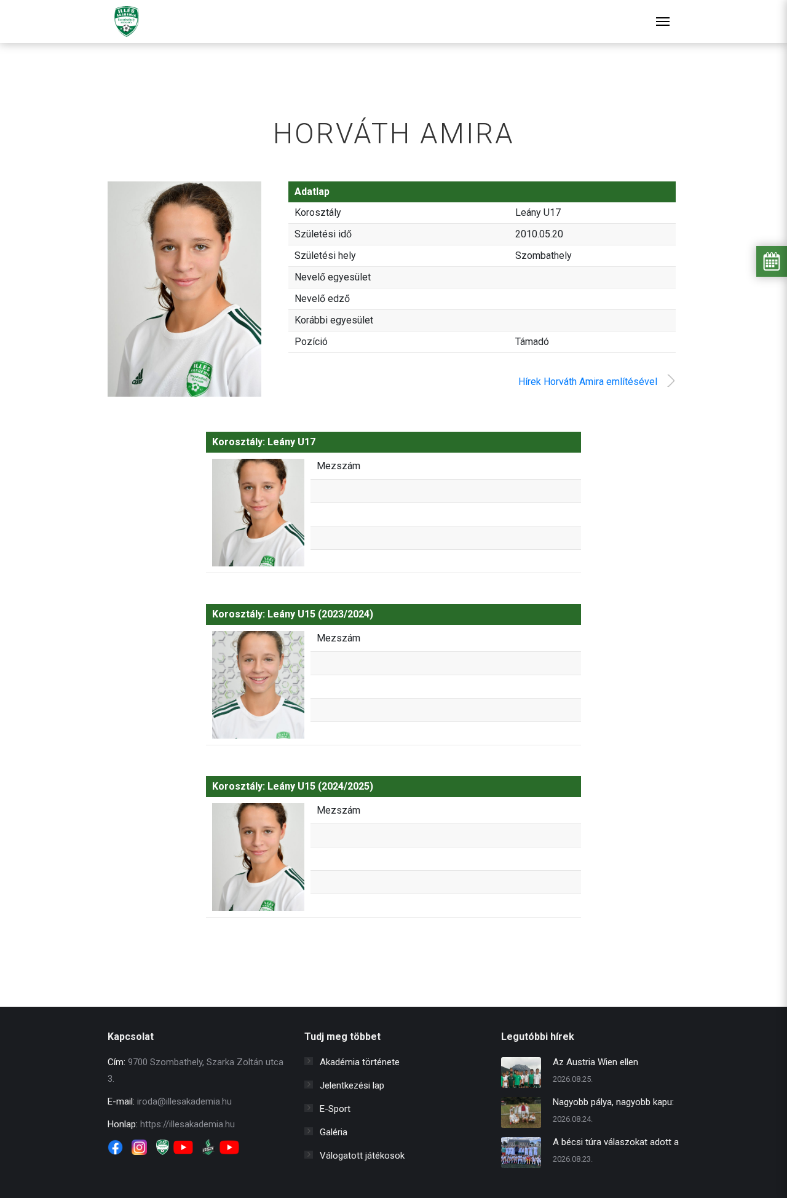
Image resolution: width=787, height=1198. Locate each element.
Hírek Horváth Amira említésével (587, 381)
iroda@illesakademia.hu (184, 1101)
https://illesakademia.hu (187, 1124)
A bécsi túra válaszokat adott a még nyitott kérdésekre (616, 1144)
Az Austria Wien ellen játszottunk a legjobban (600, 1064)
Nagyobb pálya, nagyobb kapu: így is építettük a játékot (613, 1104)
